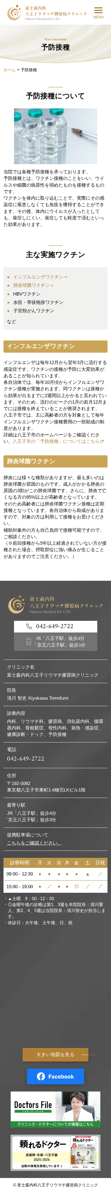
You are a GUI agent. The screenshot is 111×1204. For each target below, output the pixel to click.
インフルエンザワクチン (38, 277)
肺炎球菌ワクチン (31, 285)
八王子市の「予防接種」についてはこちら (56, 441)
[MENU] (98, 13)
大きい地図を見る (55, 1054)
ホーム (10, 69)
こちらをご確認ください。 (34, 843)
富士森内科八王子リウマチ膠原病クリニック (57, 1185)
